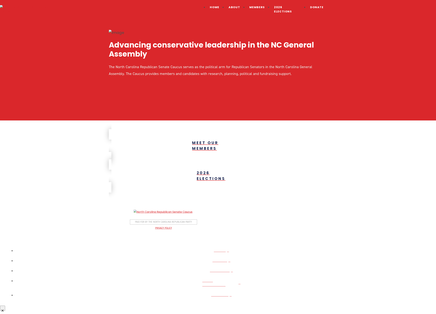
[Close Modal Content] (2, 308)
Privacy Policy (163, 228)
